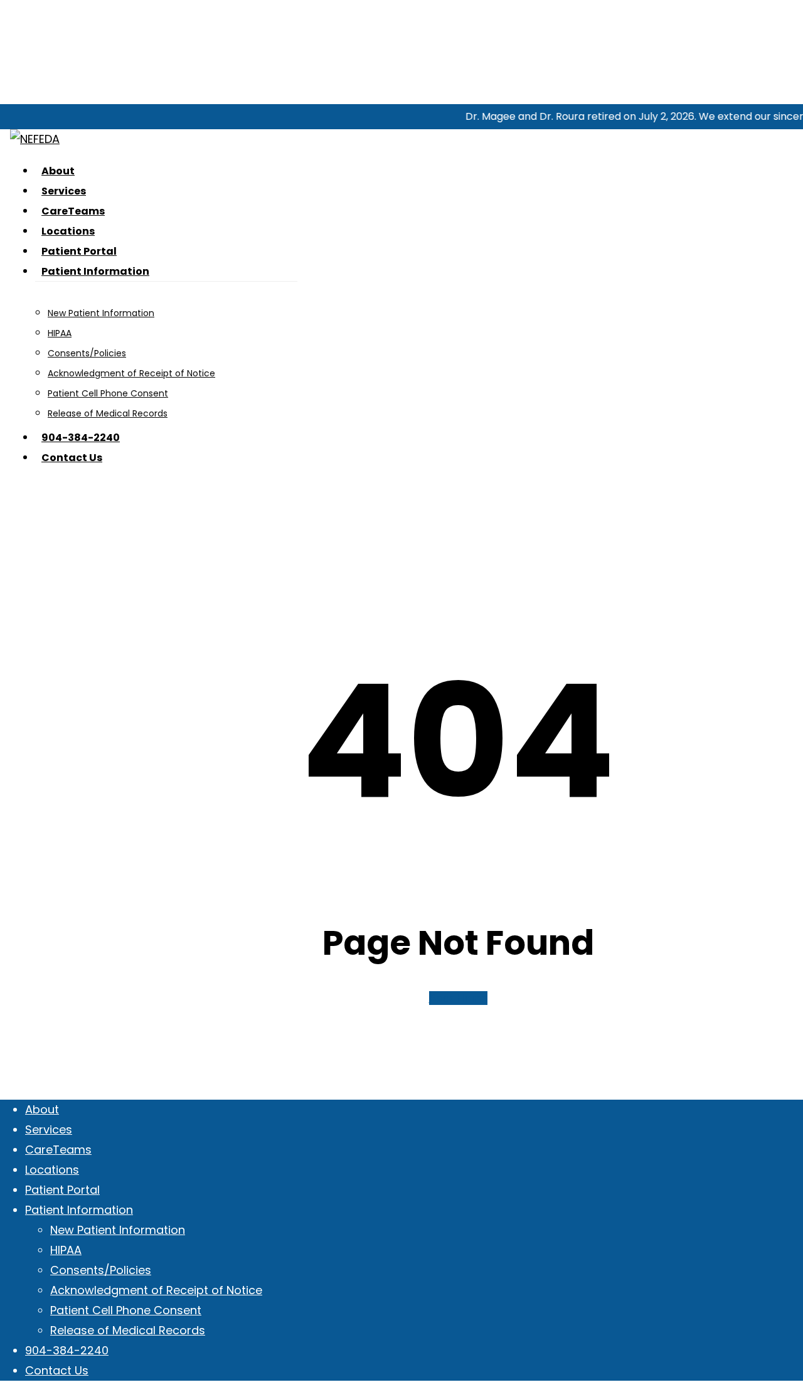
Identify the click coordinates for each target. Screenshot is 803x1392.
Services (48, 1129)
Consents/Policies (100, 1270)
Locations (52, 1169)
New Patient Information (117, 1230)
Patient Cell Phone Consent (125, 1310)
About (42, 1109)
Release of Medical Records (127, 1330)
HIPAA (66, 1250)
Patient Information (79, 1210)
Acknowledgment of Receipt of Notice (156, 1290)
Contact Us (56, 1370)
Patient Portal (62, 1190)
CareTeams (58, 1149)
